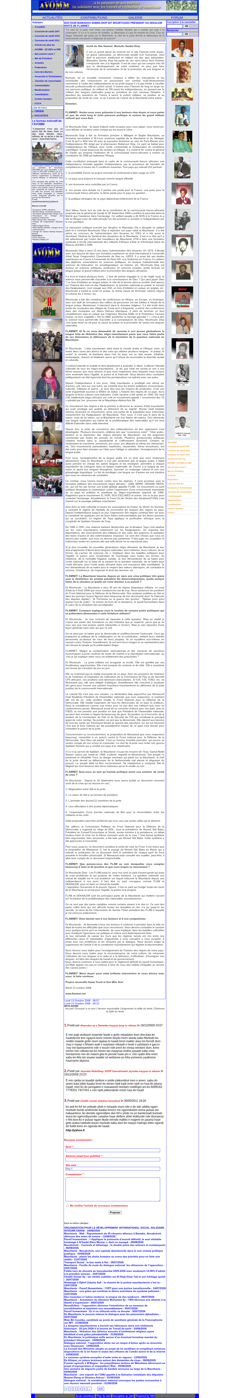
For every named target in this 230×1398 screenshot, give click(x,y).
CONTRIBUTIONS (93, 17)
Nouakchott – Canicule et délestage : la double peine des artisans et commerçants (114, 1245)
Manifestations (42, 90)
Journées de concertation (47, 81)
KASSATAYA (41, 115)
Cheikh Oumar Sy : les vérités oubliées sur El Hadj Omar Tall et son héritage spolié (114, 1276)
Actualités (39, 27)
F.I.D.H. (38, 103)
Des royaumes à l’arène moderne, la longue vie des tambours (101, 1296)
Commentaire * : (75, 1174)
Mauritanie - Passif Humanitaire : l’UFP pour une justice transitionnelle (107, 1288)
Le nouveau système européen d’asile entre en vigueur (98, 1357)
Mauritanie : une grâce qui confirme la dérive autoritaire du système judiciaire (111, 1291)
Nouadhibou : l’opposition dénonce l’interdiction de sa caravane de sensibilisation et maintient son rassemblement (106, 1307)
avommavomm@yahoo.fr (45, 201)
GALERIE (135, 17)
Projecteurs (40, 67)
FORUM (177, 17)
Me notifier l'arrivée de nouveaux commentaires (99, 1205)
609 (100, 1388)
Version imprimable (108, 1008)
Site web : (72, 1165)
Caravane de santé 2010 (47, 36)
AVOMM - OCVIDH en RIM (47, 49)
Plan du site (103, 1395)
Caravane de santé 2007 (47, 31)
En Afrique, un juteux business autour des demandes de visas (102, 1360)
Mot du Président (43, 58)
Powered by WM (145, 1395)
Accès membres (85, 1395)
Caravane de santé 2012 (47, 40)
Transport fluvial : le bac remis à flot (86, 1262)
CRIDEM (39, 111)
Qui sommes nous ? (44, 54)
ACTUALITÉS (52, 17)
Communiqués (42, 85)
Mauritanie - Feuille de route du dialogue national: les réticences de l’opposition (113, 1265)
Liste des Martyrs (43, 72)
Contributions (41, 94)
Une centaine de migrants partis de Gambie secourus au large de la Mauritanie (112, 1368)
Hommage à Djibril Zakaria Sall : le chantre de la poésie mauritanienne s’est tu (112, 1282)
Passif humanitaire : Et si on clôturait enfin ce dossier (97, 1311)
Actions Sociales (43, 99)
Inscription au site (123, 1395)
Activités (39, 63)
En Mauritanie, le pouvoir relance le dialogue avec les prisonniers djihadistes (111, 1314)
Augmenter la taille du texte (136, 1008)
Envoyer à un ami (85, 1008)
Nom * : (70, 1146)
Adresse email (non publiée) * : (84, 1155)
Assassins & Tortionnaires (48, 76)
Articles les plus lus (44, 45)
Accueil (69, 1008)
